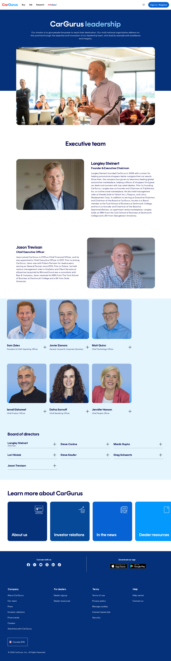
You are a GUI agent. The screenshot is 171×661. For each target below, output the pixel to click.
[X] (34, 565)
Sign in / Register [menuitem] (158, 5)
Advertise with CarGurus (20, 628)
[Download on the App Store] (118, 566)
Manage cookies (100, 606)
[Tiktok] (59, 565)
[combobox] (18, 642)
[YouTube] (40, 565)
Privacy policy (99, 601)
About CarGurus (16, 595)
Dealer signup (60, 595)
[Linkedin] (53, 565)
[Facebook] (28, 565)
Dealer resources (62, 601)
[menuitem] (23, 5)
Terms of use (98, 595)
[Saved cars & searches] (143, 4)
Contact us (138, 601)
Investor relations (16, 612)
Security (96, 617)
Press (10, 606)
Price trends (13, 617)
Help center (138, 595)
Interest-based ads (101, 612)
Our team (12, 601)
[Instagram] (47, 565)
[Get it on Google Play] (137, 566)
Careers (11, 623)
